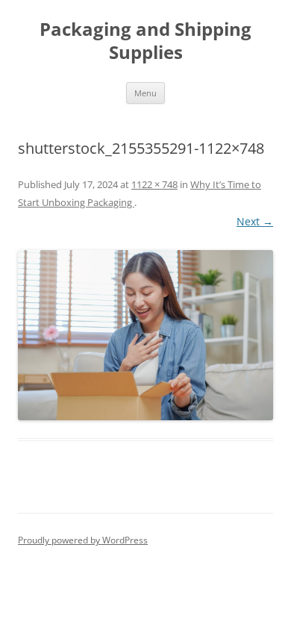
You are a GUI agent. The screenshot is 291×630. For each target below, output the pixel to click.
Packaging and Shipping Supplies (145, 41)
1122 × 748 (154, 184)
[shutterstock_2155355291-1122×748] (145, 335)
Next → (255, 221)
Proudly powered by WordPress (83, 540)
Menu (145, 93)
